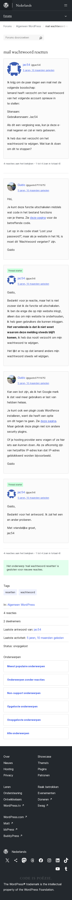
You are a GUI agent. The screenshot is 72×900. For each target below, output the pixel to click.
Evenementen (46, 793)
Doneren (45, 799)
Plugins (42, 769)
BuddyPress (13, 836)
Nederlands (19, 851)
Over (6, 756)
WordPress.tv (13, 805)
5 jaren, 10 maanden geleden (38, 70)
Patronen (44, 775)
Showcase (44, 756)
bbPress (10, 829)
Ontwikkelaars (12, 799)
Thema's (43, 763)
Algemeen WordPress (28, 26)
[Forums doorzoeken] (40, 37)
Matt (8, 823)
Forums (7, 15)
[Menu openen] (66, 5)
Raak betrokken (48, 787)
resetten (10, 592)
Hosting (8, 769)
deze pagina (38, 217)
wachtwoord (27, 592)
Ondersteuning (12, 793)
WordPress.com (15, 817)
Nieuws (8, 763)
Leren (7, 787)
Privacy (8, 775)
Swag (43, 805)
